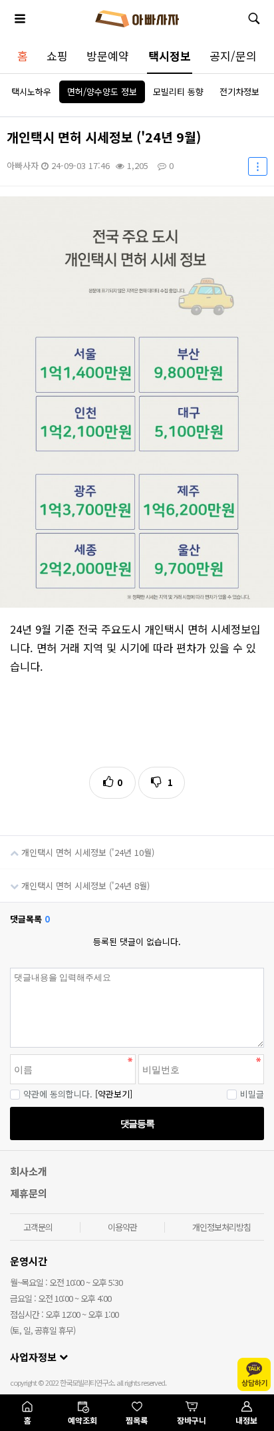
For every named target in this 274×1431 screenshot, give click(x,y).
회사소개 (28, 1171)
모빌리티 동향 (178, 91)
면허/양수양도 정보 (102, 91)
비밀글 (252, 1094)
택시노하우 (31, 91)
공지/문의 (233, 55)
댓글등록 (137, 1123)
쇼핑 (57, 55)
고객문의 (38, 1227)
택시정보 (169, 55)
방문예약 (107, 55)
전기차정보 (239, 91)
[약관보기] (113, 1094)
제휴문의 (28, 1193)
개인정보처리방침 (221, 1227)
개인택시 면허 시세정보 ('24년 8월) (84, 885)
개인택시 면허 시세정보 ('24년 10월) (86, 852)
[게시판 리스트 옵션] (257, 166)
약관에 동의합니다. (57, 1094)
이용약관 (122, 1227)
